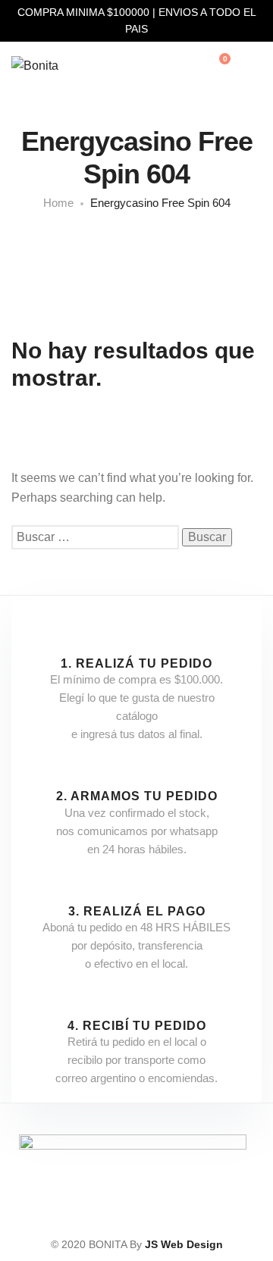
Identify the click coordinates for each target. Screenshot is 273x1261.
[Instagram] (132, 1217)
